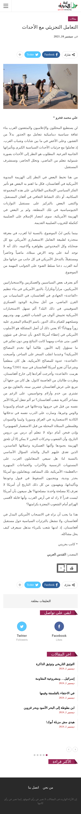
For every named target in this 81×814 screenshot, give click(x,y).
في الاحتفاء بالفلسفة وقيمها (57, 693)
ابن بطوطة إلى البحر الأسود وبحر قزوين (49, 707)
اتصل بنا (33, 787)
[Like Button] (71, 568)
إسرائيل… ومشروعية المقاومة (55, 678)
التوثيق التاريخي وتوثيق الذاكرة (55, 664)
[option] (40, 695)
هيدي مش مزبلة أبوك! (60, 722)
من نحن (48, 787)
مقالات (73, 18)
